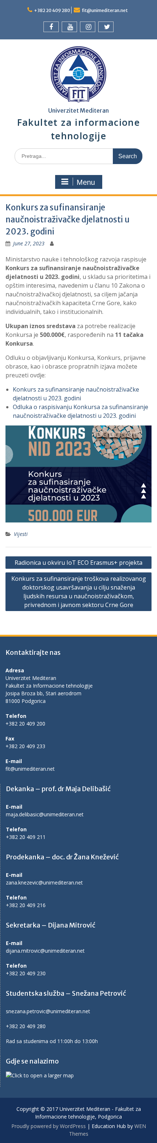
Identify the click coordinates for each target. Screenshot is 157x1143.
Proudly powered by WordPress (48, 1126)
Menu (86, 182)
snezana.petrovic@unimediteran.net (48, 1011)
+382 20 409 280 (52, 10)
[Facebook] (51, 27)
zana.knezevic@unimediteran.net (44, 882)
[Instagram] (87, 27)
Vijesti (21, 533)
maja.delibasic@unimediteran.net (45, 814)
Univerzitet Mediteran (78, 110)
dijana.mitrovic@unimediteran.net (45, 950)
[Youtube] (69, 27)
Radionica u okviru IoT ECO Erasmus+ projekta (78, 563)
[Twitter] (106, 27)
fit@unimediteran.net (105, 10)
